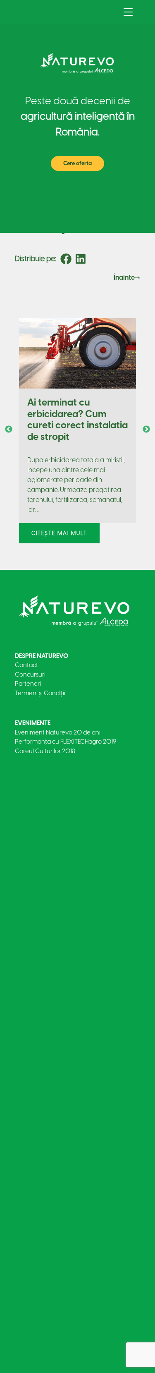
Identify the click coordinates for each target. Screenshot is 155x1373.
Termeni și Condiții (40, 693)
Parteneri (28, 683)
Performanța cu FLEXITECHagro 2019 (65, 741)
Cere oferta (77, 163)
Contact (26, 665)
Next (146, 429)
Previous (9, 429)
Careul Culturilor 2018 (45, 751)
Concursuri (30, 674)
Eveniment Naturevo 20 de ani (57, 732)
